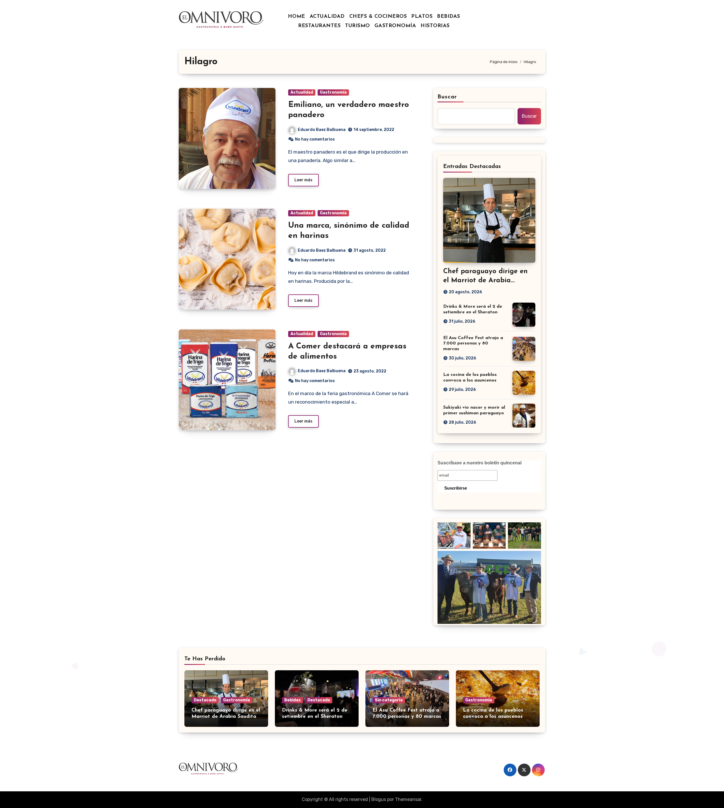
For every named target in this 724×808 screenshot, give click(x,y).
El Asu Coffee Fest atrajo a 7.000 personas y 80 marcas (473, 343)
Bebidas (292, 700)
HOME (296, 16)
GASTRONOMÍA (395, 26)
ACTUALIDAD (327, 16)
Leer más (303, 180)
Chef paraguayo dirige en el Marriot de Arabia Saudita (485, 280)
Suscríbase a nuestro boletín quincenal (480, 462)
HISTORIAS (435, 26)
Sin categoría (389, 700)
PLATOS (421, 16)
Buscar (447, 97)
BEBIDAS (448, 16)
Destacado (205, 700)
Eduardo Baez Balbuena (322, 129)
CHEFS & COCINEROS (378, 16)
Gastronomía (333, 92)
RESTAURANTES (319, 26)
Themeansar (408, 799)
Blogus (378, 799)
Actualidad (301, 92)
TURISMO (357, 26)
